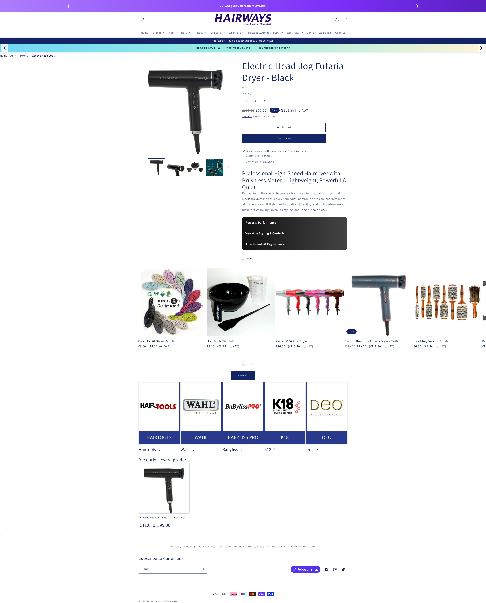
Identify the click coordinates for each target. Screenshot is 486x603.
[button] (143, 19)
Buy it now (284, 138)
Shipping (247, 116)
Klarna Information (303, 546)
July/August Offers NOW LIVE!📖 (243, 6)
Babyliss (230, 449)
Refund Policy (206, 546)
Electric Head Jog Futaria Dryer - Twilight (373, 341)
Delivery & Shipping (183, 546)
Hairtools (147, 449)
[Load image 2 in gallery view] (175, 167)
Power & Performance (260, 223)
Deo (310, 449)
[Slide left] (143, 167)
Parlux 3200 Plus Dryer (291, 341)
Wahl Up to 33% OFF (238, 47)
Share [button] (249, 258)
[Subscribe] (202, 569)
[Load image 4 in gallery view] (214, 167)
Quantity (247, 93)
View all (243, 375)
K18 (267, 449)
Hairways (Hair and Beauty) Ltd (162, 601)
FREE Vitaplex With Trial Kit (273, 47)
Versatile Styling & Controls (265, 233)
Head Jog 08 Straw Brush (156, 341)
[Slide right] (228, 167)
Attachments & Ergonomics (264, 244)
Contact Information (231, 546)
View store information (260, 161)
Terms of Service (278, 546)
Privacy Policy (256, 546)
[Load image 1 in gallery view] (156, 167)
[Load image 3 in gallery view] (195, 167)
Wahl (185, 449)
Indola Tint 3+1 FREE (208, 47)
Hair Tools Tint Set (220, 341)
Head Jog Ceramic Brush (430, 341)
